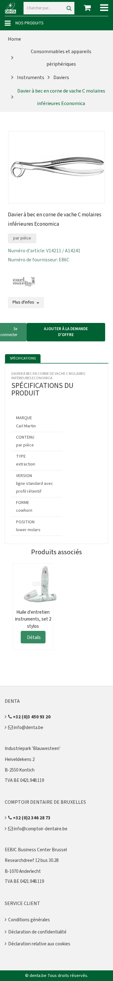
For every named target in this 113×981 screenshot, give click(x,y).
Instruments (30, 77)
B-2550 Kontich (20, 770)
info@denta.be (28, 727)
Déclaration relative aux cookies (39, 944)
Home (14, 39)
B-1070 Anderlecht (23, 871)
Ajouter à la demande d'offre (66, 332)
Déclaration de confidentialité (37, 932)
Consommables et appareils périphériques (61, 58)
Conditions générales (29, 920)
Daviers (61, 77)
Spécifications (23, 358)
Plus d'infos (24, 302)
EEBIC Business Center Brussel (36, 850)
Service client (22, 903)
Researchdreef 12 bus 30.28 (31, 860)
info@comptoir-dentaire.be (40, 829)
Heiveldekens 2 (20, 759)
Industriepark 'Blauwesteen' (32, 748)
